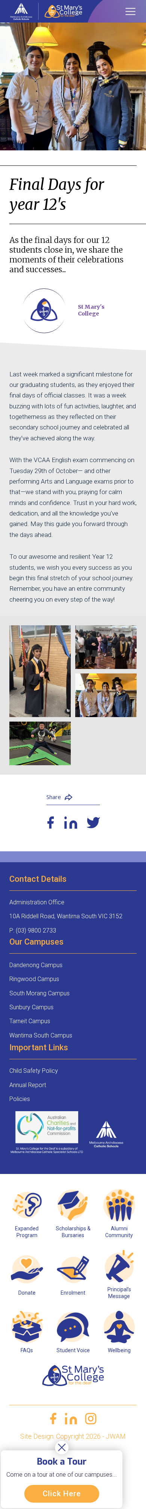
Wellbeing (119, 1350)
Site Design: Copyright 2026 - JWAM (73, 1436)
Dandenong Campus (36, 965)
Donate (27, 1293)
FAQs (27, 1350)
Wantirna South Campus (40, 1035)
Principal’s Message (119, 1292)
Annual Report (27, 1085)
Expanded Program (27, 1231)
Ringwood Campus (34, 979)
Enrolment (73, 1293)
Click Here (62, 1493)
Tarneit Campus (29, 1021)
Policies (19, 1099)
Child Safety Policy (33, 1070)
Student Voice (73, 1350)
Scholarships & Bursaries (73, 1231)
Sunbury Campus (31, 1007)
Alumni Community (119, 1231)
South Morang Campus (39, 993)
